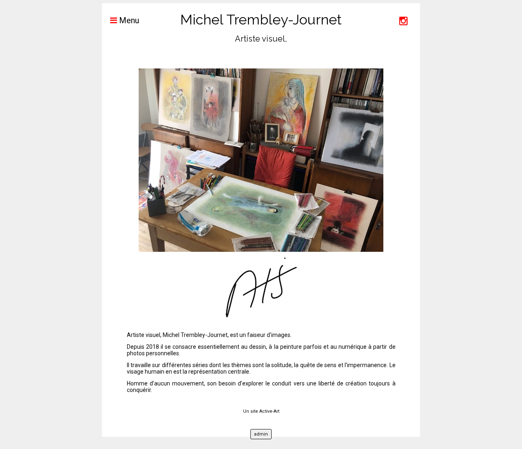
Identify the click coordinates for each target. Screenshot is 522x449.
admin (261, 434)
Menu (128, 20)
